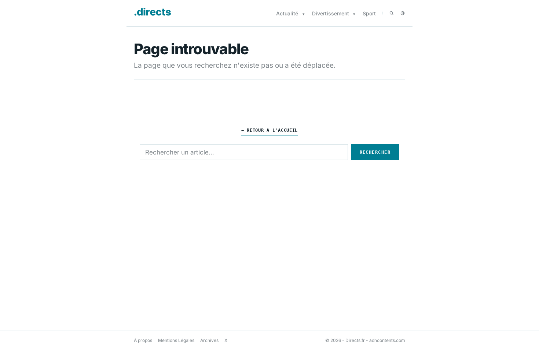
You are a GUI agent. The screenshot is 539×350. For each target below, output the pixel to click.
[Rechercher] (391, 13)
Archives (209, 340)
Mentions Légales (176, 340)
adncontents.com (387, 340)
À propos (143, 340)
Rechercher (375, 152)
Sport (369, 13)
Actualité (287, 13)
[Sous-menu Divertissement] (354, 14)
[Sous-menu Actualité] (303, 14)
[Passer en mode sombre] (402, 13)
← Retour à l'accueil (269, 130)
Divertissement (330, 13)
